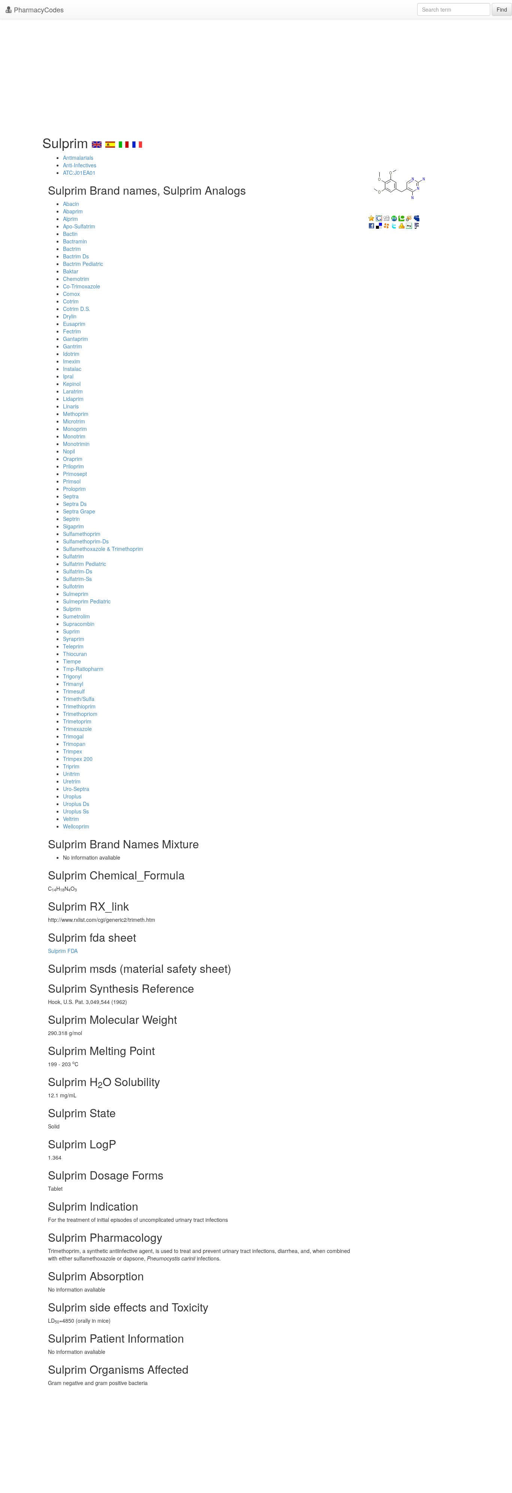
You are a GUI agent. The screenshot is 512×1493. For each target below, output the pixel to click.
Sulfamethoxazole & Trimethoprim (103, 548)
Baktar (70, 271)
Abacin (71, 203)
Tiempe (72, 661)
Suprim (71, 631)
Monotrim (74, 436)
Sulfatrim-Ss (77, 578)
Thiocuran (75, 653)
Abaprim (73, 211)
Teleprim (73, 646)
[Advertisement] (256, 75)
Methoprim (75, 413)
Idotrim (71, 353)
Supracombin (78, 623)
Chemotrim (76, 278)
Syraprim (73, 638)
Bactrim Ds (76, 256)
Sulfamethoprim (81, 533)
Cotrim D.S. (76, 308)
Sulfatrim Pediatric (84, 563)
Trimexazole (77, 728)
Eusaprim (74, 323)
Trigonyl (72, 676)
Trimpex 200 (78, 758)
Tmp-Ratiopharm (83, 668)
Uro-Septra (76, 788)
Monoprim (75, 428)
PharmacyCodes (38, 9)
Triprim (71, 766)
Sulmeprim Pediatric (87, 601)
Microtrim (74, 421)
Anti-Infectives (79, 165)
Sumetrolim (76, 616)
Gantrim (72, 346)
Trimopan (74, 743)
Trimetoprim (77, 721)
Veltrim (71, 818)
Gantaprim (75, 338)
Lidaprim (73, 398)
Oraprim (72, 458)
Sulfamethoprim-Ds (86, 541)
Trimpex (72, 751)
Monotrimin (76, 443)
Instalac (72, 368)
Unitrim (71, 773)
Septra (71, 496)
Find (502, 9)
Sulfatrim (73, 556)
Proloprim (74, 488)
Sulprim (72, 608)
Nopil (69, 451)
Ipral (68, 376)
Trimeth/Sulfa (78, 698)
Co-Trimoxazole (81, 286)
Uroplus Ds (76, 803)
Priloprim (73, 466)
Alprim (70, 218)
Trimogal (73, 736)
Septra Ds (75, 503)
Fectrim (72, 331)
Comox (71, 293)
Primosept (75, 473)
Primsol (72, 481)
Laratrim (73, 391)
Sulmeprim (75, 593)
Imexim (71, 361)
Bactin (70, 233)
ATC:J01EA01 (79, 172)
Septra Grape (79, 511)
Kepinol (72, 383)
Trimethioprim (79, 706)
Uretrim (72, 781)
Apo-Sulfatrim (79, 226)
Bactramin (75, 241)
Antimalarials (78, 157)
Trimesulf (74, 691)
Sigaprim (73, 526)
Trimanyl (73, 683)
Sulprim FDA (63, 950)
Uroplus (72, 796)
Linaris (71, 406)
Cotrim (71, 301)
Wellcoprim (76, 826)
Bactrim (72, 248)
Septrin (71, 518)
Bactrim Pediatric (83, 263)
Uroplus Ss (76, 811)
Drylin (69, 316)
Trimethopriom (80, 713)
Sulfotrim (73, 586)
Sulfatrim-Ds (77, 571)
